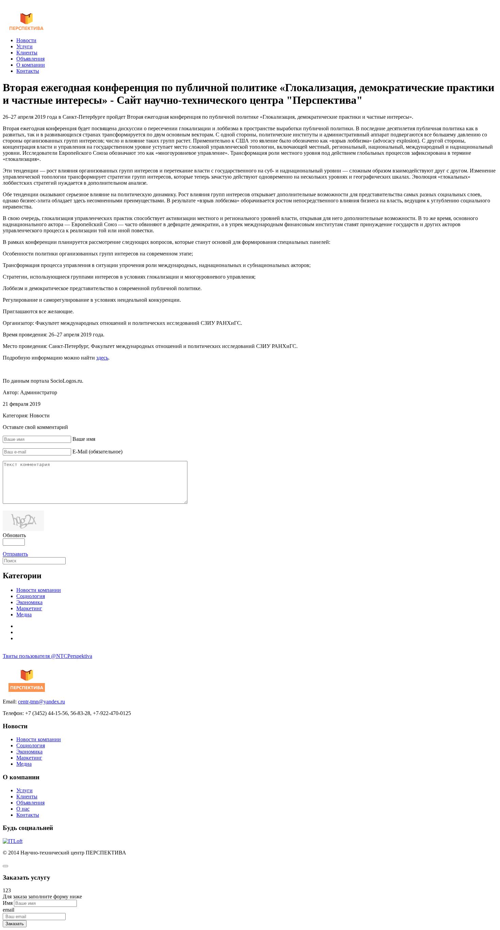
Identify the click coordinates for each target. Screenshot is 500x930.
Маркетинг (29, 608)
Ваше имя (83, 439)
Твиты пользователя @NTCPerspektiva (47, 656)
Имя (8, 903)
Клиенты (26, 52)
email (8, 910)
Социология (30, 596)
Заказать (14, 923)
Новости (26, 40)
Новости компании (38, 590)
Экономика (29, 602)
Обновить (14, 535)
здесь (102, 358)
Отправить (15, 554)
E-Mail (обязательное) (97, 451)
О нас (23, 809)
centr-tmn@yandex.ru (41, 701)
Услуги (24, 46)
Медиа (24, 614)
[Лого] (27, 29)
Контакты (27, 71)
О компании (30, 65)
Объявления (30, 59)
